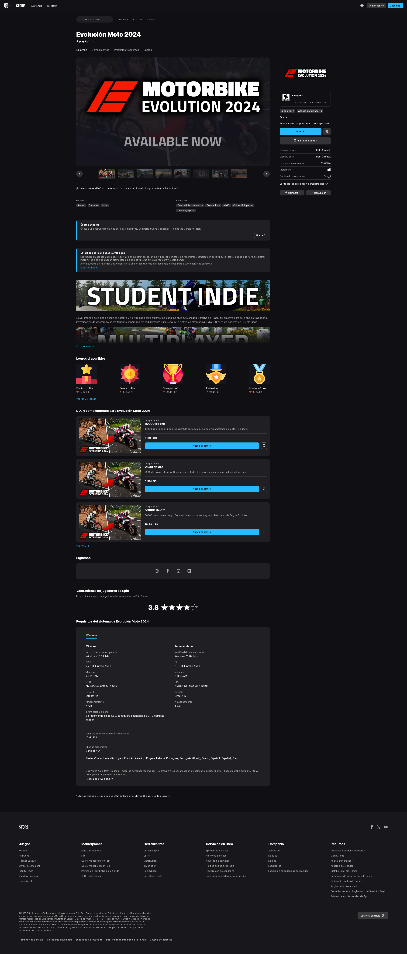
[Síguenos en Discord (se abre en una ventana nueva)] (189, 571)
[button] (173, 346)
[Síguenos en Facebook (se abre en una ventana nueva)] (167, 571)
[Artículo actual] (107, 174)
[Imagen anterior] (79, 174)
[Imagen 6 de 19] (201, 174)
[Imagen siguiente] (266, 174)
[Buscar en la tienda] (80, 19)
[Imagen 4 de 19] (163, 174)
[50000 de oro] (110, 522)
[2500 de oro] (110, 479)
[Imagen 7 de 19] (220, 174)
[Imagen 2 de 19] (125, 174)
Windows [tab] (91, 635)
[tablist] (173, 635)
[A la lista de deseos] (264, 445)
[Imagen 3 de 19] (144, 174)
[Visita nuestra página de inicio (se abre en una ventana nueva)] (157, 571)
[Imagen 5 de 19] (182, 174)
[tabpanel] (173, 682)
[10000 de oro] (110, 435)
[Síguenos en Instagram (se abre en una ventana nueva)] (178, 571)
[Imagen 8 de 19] (239, 174)
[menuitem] (123, 19)
